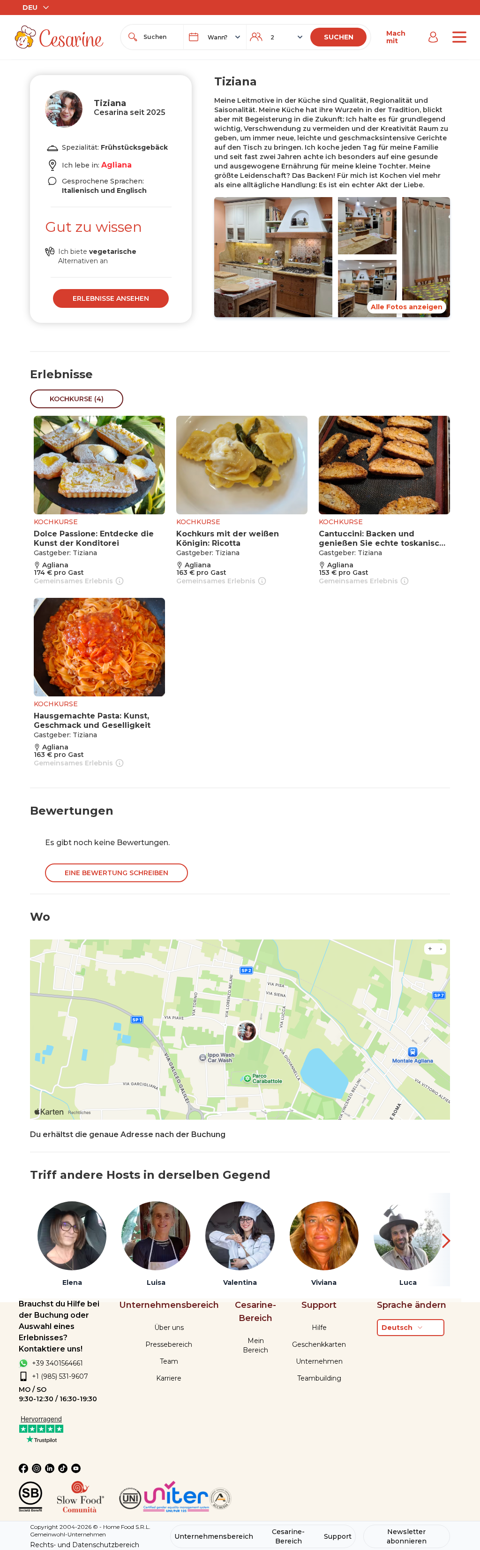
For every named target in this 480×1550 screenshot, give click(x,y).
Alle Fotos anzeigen (406, 307)
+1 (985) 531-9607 (60, 1376)
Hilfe (319, 1327)
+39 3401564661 (57, 1363)
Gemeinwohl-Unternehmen (68, 1534)
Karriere (168, 1378)
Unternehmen (319, 1361)
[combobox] (160, 37)
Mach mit (395, 37)
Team (169, 1361)
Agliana (116, 164)
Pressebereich (168, 1344)
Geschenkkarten (319, 1344)
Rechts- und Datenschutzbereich (84, 1545)
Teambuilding (319, 1378)
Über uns (169, 1327)
